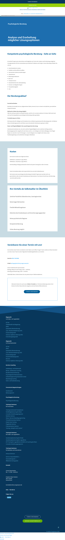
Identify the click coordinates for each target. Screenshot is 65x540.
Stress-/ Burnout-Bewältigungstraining (15, 418)
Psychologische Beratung (12, 400)
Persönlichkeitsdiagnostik (12, 356)
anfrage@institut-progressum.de (20, 263)
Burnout (8, 358)
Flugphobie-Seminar (11, 424)
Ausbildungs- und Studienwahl (13, 368)
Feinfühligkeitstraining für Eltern (14, 412)
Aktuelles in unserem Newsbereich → (34, 13)
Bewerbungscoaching (11, 378)
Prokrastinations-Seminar (12, 426)
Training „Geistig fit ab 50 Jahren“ (14, 428)
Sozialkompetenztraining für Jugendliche (16, 440)
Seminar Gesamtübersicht (32, 521)
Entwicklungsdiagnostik (12, 336)
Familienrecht (9, 391)
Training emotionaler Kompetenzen (14, 410)
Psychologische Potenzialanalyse (14, 374)
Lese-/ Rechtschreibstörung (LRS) (14, 330)
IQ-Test (7, 322)
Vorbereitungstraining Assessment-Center (16, 376)
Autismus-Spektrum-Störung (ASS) (14, 334)
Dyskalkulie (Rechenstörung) (13, 328)
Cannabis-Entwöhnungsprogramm (14, 414)
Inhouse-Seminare (10, 453)
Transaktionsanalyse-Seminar (13, 420)
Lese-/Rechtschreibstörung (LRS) (14, 352)
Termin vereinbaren (32, 291)
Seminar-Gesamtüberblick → (13, 456)
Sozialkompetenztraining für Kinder (14, 438)
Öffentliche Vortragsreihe (12, 461)
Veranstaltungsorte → (11, 459)
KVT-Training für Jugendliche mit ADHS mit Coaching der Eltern (21, 442)
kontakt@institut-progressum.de (14, 485)
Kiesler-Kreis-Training (11, 422)
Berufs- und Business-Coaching (13, 370)
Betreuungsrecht (10, 393)
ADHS (7, 326)
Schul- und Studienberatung (13, 380)
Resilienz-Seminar (10, 416)
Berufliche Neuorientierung (12, 372)
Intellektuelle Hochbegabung (13, 324)
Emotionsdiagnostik (11, 332)
